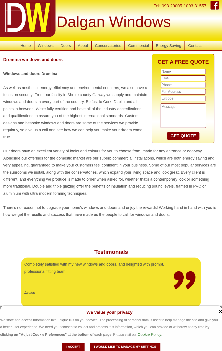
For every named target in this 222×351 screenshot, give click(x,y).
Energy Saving (168, 45)
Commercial (138, 45)
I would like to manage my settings (125, 346)
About (83, 45)
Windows (46, 45)
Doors (65, 45)
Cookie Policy (149, 334)
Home (25, 45)
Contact (195, 45)
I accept (73, 346)
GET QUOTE (183, 135)
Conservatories (108, 45)
